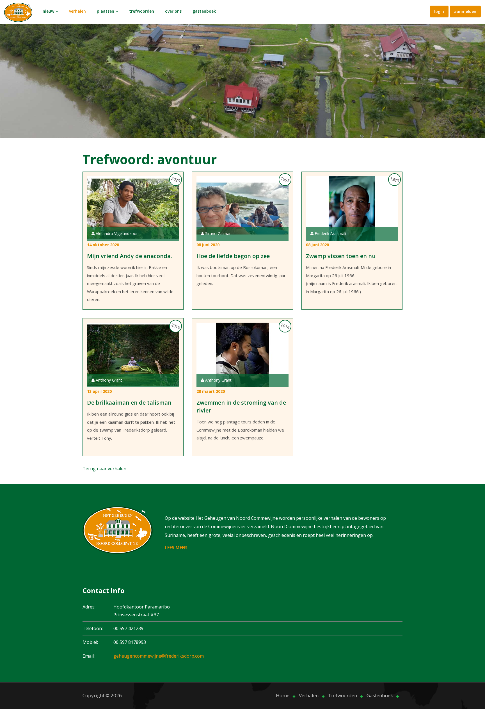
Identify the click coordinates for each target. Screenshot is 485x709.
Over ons (173, 11)
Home (282, 695)
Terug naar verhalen (104, 469)
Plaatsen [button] (106, 11)
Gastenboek (204, 11)
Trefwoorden (141, 11)
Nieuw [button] (49, 11)
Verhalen (77, 11)
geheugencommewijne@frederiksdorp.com (158, 656)
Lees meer (176, 547)
